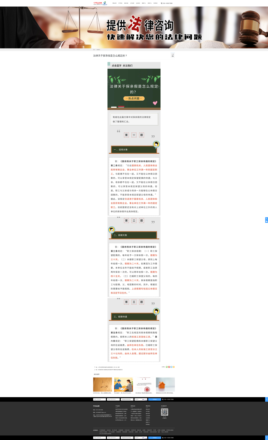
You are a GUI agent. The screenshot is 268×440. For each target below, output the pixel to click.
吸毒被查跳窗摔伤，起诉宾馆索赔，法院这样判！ (122, 415)
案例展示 (98, 49)
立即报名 (155, 399)
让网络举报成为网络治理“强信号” (137, 409)
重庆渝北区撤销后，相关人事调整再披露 (137, 417)
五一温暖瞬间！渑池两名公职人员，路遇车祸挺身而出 (137, 411)
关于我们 (148, 411)
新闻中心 (148, 422)
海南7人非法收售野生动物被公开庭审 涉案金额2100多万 (122, 417)
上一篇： (108, 369)
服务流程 (148, 413)
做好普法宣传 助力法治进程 (122, 409)
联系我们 (148, 424)
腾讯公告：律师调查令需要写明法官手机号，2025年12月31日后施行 (137, 420)
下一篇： (107, 367)
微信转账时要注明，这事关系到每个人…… (122, 413)
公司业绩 (148, 415)
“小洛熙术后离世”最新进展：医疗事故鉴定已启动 (137, 413)
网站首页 (148, 409)
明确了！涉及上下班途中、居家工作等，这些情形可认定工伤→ (137, 415)
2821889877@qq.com (101, 412)
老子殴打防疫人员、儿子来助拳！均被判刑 (122, 420)
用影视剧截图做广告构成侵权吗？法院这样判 (122, 411)
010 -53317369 (169, 399)
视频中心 (148, 420)
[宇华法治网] (101, 3)
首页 (94, 49)
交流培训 (148, 417)
